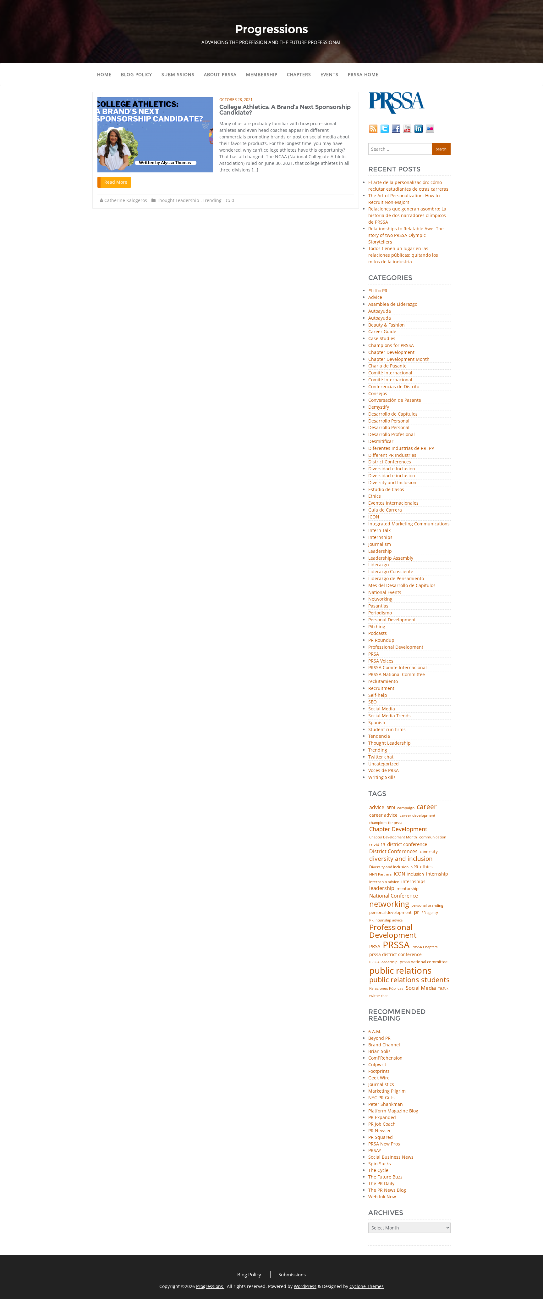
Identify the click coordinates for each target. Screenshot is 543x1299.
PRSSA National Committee (396, 674)
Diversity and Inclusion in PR (393, 867)
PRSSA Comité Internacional (397, 667)
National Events (384, 592)
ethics (426, 867)
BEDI (391, 808)
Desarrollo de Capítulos (393, 414)
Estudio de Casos (386, 489)
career (427, 806)
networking (389, 904)
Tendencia (379, 736)
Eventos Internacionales (393, 503)
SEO (372, 702)
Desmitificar (380, 441)
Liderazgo (378, 565)
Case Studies (381, 338)
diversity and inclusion (401, 859)
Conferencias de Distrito (393, 386)
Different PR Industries (392, 455)
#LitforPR (377, 291)
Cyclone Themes (366, 1286)
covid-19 (377, 845)
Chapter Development (391, 352)
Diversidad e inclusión (391, 476)
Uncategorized (383, 764)
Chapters (299, 74)
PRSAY (374, 1150)
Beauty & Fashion (386, 325)
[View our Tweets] (385, 128)
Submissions (178, 74)
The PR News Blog (387, 1190)
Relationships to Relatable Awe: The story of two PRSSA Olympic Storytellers (406, 235)
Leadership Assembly (390, 558)
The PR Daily (381, 1183)
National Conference (393, 895)
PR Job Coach (382, 1124)
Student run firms (387, 729)
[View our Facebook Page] (396, 128)
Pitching (376, 627)
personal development (390, 912)
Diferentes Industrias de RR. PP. (401, 448)
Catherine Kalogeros (125, 200)
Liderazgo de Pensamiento (396, 578)
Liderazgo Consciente (390, 571)
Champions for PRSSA (391, 345)
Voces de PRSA (383, 770)
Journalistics (381, 1084)
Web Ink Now (382, 1197)
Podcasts (377, 633)
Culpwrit (377, 1064)
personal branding (427, 905)
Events (329, 74)
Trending (212, 200)
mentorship (408, 889)
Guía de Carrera (385, 510)
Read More (115, 182)
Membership (261, 74)
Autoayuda (379, 311)
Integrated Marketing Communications (409, 524)
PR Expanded (382, 1117)
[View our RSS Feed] (373, 128)
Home (104, 74)
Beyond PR (379, 1038)
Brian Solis (379, 1051)
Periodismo (380, 613)
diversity (429, 851)
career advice (383, 815)
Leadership (380, 551)
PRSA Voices (380, 661)
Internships (380, 537)
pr (416, 912)
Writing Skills (382, 777)
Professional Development (395, 647)
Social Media (381, 709)
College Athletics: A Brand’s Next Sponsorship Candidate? (285, 110)
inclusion (415, 874)
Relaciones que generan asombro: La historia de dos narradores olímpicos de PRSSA (407, 215)
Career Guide (382, 331)
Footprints (379, 1071)
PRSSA (396, 944)
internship (437, 874)
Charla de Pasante (387, 366)
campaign (405, 808)
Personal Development (392, 620)
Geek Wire (379, 1078)
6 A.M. (374, 1031)
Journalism (379, 544)
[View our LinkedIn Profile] (419, 128)
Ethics (374, 496)
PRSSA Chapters (424, 947)
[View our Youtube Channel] (407, 128)
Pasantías (378, 606)
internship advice (384, 882)
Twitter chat (380, 757)
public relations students (409, 979)
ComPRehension (385, 1058)
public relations (400, 970)
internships (413, 881)
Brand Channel (384, 1045)
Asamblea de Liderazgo (392, 304)
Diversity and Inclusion (392, 482)
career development (417, 815)
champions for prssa (385, 823)
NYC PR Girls (381, 1097)
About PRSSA (220, 74)
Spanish (376, 722)
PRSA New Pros (384, 1144)
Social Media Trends (389, 716)
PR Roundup (381, 640)
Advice (375, 297)
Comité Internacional (390, 373)
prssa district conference (395, 954)
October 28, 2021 (236, 99)
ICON (373, 517)
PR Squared (380, 1137)
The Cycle (378, 1170)
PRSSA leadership (383, 962)
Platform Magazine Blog (393, 1111)
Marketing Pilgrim (387, 1091)
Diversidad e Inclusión (391, 469)
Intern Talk (379, 530)
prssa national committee (423, 962)
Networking (380, 599)
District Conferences (389, 462)
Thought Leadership (178, 200)
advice (376, 807)
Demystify (378, 407)
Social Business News (391, 1157)
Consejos (377, 393)
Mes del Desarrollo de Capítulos (402, 585)
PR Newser (379, 1131)
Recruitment (381, 688)
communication (432, 837)
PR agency (429, 913)
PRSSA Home (363, 74)
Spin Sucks (379, 1164)
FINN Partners (380, 874)
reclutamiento (383, 681)
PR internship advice (386, 920)
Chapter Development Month (399, 359)
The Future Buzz (385, 1177)
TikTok (443, 988)
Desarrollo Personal (388, 421)
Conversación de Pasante (394, 400)
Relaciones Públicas (386, 988)
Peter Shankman (385, 1104)
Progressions (210, 1286)
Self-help (377, 695)
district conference (407, 844)
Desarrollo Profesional (391, 434)
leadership (381, 888)
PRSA (373, 654)
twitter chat (378, 996)
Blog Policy (136, 74)
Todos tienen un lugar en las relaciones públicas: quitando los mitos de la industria (403, 255)
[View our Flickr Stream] (430, 128)
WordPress (305, 1286)
